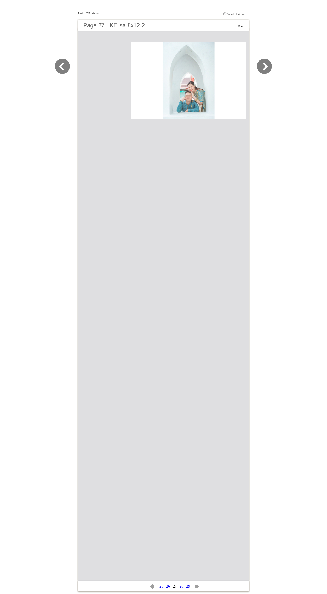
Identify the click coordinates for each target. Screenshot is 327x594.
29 (188, 586)
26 (168, 586)
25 (161, 586)
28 (181, 586)
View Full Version (236, 14)
